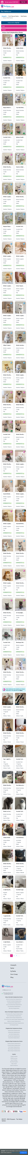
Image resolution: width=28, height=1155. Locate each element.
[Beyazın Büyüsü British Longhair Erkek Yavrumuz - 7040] (7, 218)
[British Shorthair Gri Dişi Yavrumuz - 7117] (7, 456)
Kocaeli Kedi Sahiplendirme (14, 1036)
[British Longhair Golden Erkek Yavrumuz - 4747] (20, 248)
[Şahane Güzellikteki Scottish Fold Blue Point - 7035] (20, 129)
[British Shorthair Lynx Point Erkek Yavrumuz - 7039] (20, 188)
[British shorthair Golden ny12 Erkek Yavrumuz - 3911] (20, 337)
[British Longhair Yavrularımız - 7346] (7, 699)
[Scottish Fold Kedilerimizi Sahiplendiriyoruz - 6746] (20, 751)
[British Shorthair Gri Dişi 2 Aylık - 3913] (7, 604)
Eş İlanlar (13, 971)
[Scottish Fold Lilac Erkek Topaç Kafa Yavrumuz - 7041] (20, 218)
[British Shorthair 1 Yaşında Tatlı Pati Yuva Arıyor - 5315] (7, 855)
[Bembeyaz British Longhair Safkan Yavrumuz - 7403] (20, 634)
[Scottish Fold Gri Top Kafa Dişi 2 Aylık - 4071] (7, 634)
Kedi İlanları (24, 16)
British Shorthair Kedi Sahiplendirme (14, 999)
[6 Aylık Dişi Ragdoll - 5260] (7, 881)
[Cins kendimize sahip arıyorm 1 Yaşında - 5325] (20, 829)
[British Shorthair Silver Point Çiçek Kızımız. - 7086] (7, 396)
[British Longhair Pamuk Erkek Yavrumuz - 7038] (7, 188)
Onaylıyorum (23, 1152)
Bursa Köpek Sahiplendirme (14, 1048)
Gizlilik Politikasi (14, 1056)
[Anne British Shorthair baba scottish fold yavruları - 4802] (20, 934)
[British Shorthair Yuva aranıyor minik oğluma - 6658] (7, 777)
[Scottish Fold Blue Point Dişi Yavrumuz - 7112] (7, 426)
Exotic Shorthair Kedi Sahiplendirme (14, 1004)
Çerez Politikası (14, 1060)
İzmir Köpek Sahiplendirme (14, 1047)
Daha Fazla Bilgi (15, 1152)
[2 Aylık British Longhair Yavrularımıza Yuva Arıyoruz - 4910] (7, 934)
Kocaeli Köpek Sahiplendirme (14, 1045)
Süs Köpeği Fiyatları (14, 1024)
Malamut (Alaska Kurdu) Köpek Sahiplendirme (14, 1023)
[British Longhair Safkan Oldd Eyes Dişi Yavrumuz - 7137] (20, 456)
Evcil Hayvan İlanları (14, 16)
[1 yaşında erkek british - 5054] (7, 908)
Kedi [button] (3, 26)
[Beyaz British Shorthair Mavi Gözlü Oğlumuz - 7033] (7, 99)
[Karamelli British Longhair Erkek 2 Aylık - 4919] (20, 515)
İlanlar (12, 968)
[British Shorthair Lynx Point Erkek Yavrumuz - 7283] (20, 545)
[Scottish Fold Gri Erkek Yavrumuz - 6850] (20, 70)
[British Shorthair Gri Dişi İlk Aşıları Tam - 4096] (20, 575)
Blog (11, 977)
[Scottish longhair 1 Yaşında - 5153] (20, 881)
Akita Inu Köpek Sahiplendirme (14, 1021)
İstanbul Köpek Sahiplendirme (14, 1043)
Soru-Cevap (14, 974)
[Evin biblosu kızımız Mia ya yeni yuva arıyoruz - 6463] (20, 777)
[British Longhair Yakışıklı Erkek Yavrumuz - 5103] (7, 307)
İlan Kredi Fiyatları (14, 1061)
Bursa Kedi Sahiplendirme (14, 1037)
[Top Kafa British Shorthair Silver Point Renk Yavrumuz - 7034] (20, 99)
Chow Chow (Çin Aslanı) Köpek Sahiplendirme (14, 1019)
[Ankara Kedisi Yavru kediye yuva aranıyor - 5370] (7, 829)
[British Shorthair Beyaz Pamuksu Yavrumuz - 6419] (7, 545)
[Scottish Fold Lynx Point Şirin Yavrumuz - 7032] (7, 129)
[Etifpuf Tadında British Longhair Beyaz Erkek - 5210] (7, 337)
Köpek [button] (4, 30)
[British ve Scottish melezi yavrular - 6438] (7, 803)
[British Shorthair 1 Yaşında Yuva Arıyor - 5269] (20, 855)
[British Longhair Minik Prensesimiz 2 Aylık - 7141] (7, 515)
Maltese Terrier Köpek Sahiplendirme (14, 1017)
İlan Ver (23, 2)
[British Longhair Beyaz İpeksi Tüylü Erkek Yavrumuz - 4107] (20, 307)
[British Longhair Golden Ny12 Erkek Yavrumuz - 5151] (7, 248)
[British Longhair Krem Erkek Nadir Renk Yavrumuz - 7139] (20, 486)
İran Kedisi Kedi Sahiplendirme (14, 1002)
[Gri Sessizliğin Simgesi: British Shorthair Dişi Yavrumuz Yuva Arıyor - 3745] (20, 604)
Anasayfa (4, 16)
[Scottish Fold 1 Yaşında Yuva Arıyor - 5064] (20, 908)
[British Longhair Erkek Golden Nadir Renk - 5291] (7, 278)
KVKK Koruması (14, 1058)
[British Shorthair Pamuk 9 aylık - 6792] (20, 725)
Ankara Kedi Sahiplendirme (14, 1032)
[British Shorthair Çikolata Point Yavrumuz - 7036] (7, 159)
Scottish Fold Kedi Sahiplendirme (14, 1001)
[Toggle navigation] (26, 6)
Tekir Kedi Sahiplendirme (14, 1008)
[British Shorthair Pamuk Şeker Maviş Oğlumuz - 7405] (20, 664)
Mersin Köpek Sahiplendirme (14, 1050)
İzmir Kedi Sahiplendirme (14, 1034)
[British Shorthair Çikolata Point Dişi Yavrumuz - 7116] (20, 426)
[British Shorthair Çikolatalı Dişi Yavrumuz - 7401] (7, 664)
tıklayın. (21, 690)
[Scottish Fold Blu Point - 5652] (20, 803)
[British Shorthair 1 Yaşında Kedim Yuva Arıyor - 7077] (7, 725)
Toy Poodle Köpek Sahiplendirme (14, 1015)
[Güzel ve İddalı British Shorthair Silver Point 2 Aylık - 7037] (20, 159)
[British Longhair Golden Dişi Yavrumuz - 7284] (7, 575)
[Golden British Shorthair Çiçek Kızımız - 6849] (20, 40)
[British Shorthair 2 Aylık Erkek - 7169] (20, 699)
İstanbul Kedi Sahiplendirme (14, 1030)
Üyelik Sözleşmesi (14, 1065)
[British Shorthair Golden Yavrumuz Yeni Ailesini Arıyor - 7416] (7, 40)
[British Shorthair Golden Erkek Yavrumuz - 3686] (7, 367)
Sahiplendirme (13, 23)
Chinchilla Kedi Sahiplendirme (14, 1006)
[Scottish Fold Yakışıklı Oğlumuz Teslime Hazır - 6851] (7, 70)
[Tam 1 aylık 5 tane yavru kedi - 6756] (7, 751)
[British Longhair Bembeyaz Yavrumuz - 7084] (20, 367)
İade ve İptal (14, 1063)
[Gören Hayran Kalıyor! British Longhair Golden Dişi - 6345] (20, 278)
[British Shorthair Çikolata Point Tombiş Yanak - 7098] (20, 396)
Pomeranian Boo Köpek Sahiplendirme (14, 1014)
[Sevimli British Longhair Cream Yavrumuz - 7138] (7, 486)
